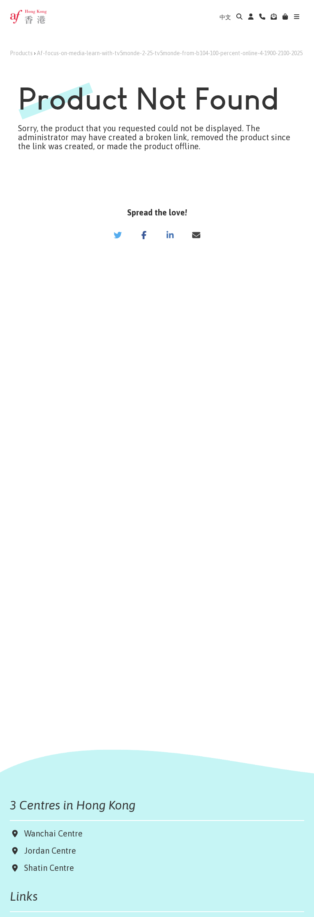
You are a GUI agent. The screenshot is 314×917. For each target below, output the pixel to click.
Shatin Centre (47, 867)
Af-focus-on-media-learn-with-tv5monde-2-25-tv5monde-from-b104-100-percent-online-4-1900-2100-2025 (170, 53)
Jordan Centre (48, 850)
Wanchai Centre (54, 833)
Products (21, 53)
